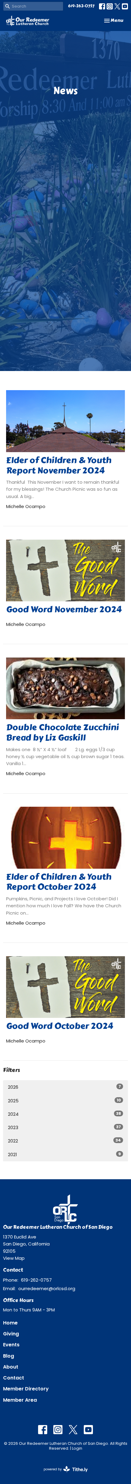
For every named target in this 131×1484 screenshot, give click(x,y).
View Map (14, 1258)
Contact (13, 1377)
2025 (64, 1100)
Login (77, 1448)
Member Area (20, 1399)
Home (10, 1322)
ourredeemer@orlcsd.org (46, 1288)
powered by (63, 1474)
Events (11, 1344)
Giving (11, 1333)
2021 (64, 1154)
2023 (64, 1127)
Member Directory (26, 1388)
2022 (64, 1140)
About (10, 1366)
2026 (64, 1087)
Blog (8, 1355)
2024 (64, 1114)
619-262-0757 (81, 6)
